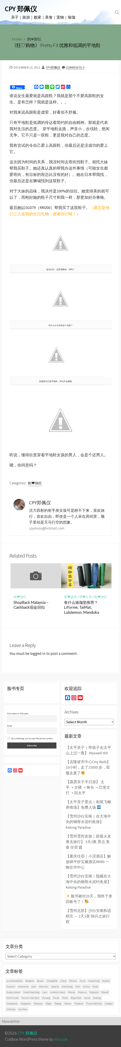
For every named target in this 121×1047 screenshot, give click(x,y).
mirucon (60, 1039)
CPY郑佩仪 (53, 67)
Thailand (78, 1003)
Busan (40, 980)
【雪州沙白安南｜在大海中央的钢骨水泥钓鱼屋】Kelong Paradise (88, 822)
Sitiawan (38, 1003)
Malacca (82, 992)
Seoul (87, 997)
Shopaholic (12, 1003)
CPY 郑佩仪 (27, 1033)
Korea (86, 986)
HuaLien (11, 986)
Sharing (97, 997)
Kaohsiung (67, 986)
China (63, 980)
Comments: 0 (75, 67)
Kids (77, 986)
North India (12, 997)
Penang (46, 997)
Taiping (57, 1003)
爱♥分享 (85, 597)
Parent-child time (30, 997)
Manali (104, 992)
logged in (38, 653)
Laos (44, 992)
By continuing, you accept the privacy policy (32, 738)
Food (82, 980)
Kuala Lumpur (13, 992)
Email (9, 725)
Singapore (26, 1003)
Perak (56, 997)
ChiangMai (51, 980)
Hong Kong (93, 980)
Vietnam (11, 1009)
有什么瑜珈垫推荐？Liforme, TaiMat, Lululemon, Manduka (81, 607)
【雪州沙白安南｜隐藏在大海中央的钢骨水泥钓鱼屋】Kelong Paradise (88, 882)
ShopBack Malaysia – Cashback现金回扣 (31, 604)
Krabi (95, 986)
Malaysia (93, 992)
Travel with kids (94, 1003)
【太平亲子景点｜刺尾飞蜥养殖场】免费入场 (88, 805)
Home (17, 39)
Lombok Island (57, 992)
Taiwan (67, 1003)
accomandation (15, 980)
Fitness (73, 980)
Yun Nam (22, 1009)
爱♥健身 (70, 597)
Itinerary (43, 986)
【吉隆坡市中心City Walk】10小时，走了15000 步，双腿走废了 (88, 767)
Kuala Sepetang (31, 992)
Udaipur (109, 1003)
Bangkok (30, 980)
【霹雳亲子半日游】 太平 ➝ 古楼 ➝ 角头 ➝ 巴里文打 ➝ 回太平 (88, 787)
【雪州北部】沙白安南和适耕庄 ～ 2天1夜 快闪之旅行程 (88, 916)
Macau (71, 992)
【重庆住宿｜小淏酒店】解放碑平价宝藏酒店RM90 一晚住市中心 (88, 862)
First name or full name (18, 713)
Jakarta (55, 986)
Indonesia (23, 986)
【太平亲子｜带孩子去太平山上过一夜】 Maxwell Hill (88, 750)
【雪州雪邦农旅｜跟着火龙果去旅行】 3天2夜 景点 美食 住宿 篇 (88, 842)
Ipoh (33, 986)
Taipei (48, 1003)
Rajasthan (76, 997)
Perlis (65, 997)
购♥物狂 (34, 39)
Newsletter (11, 1021)
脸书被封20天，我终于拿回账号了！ (89, 899)
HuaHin (106, 980)
